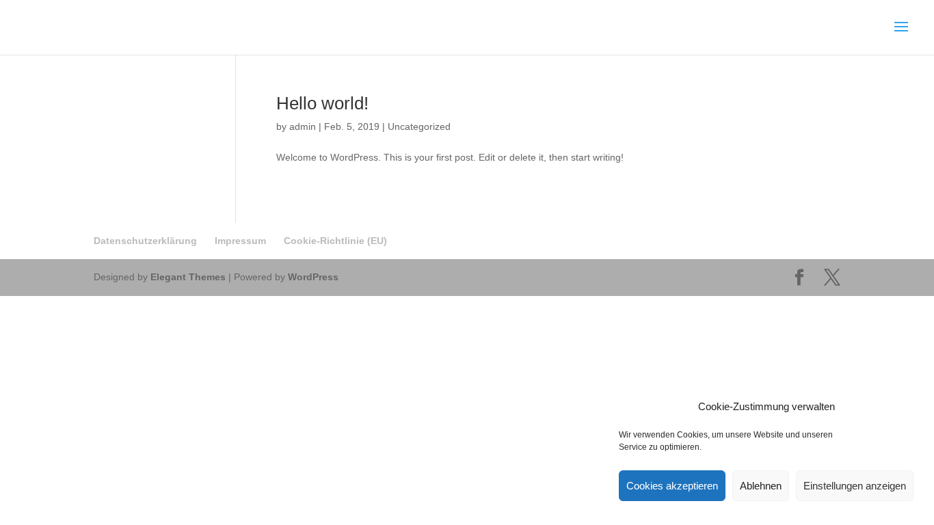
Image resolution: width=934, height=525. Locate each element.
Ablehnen (761, 486)
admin (302, 126)
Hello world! (322, 103)
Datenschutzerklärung (145, 240)
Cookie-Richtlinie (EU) (335, 240)
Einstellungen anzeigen (854, 486)
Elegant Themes (188, 276)
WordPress (313, 276)
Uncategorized (419, 126)
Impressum (240, 240)
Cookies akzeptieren (672, 486)
